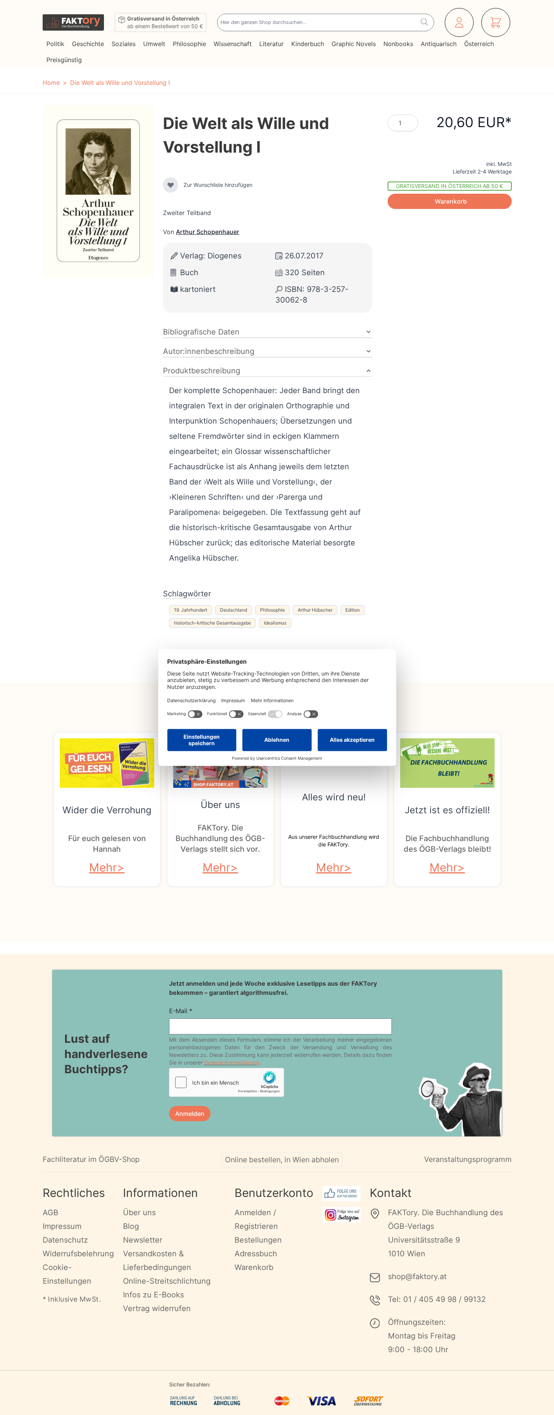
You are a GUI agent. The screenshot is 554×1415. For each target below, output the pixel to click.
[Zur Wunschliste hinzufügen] (170, 185)
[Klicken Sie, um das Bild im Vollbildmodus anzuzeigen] (98, 191)
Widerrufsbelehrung (78, 1253)
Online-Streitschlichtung (167, 1281)
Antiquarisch (439, 44)
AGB (50, 1212)
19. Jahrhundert (190, 610)
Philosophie (189, 44)
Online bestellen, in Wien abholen (282, 1159)
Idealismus (275, 623)
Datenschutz (65, 1239)
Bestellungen (258, 1239)
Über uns (220, 804)
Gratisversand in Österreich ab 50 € (449, 186)
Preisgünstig (64, 60)
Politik (55, 44)
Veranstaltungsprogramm (468, 1159)
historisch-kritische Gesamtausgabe (212, 623)
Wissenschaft (233, 44)
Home (51, 82)
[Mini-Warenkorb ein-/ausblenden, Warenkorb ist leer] (495, 22)
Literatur (271, 44)
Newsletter (142, 1239)
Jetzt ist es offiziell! (447, 810)
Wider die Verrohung (107, 810)
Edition (352, 610)
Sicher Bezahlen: (190, 1384)
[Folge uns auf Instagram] (342, 1214)
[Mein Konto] (459, 22)
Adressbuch (256, 1253)
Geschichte (88, 44)
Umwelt (154, 44)
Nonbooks (398, 44)
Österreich (479, 44)
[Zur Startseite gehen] (73, 22)
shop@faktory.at (417, 1276)
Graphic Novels (354, 44)
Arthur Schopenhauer (207, 232)
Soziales (124, 44)
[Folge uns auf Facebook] (342, 1193)
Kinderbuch (307, 44)
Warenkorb (254, 1267)
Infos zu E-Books (153, 1294)
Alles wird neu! (334, 797)
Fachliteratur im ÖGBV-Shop (91, 1159)
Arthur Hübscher (315, 610)
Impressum (62, 1226)
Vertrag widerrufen (157, 1308)
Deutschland (233, 610)
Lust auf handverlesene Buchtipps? (106, 1054)
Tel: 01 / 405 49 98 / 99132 (437, 1299)
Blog (131, 1226)
